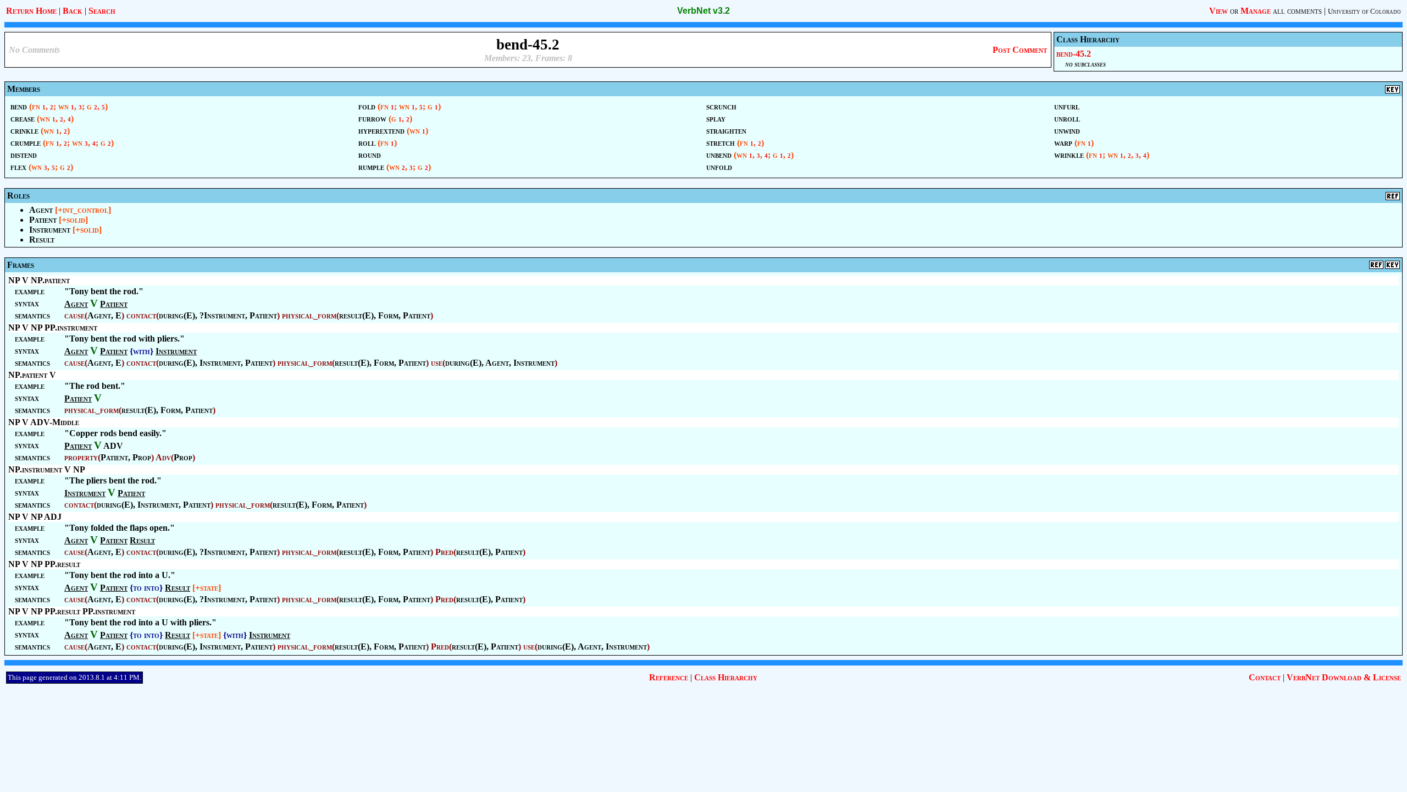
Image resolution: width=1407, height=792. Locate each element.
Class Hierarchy (725, 677)
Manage (1255, 10)
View (1218, 10)
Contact (1265, 677)
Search (101, 10)
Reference (668, 677)
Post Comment (1020, 49)
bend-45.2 (1073, 53)
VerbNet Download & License (1344, 677)
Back (72, 10)
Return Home (31, 10)
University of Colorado (1364, 11)
